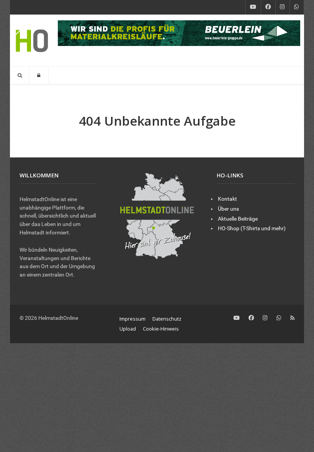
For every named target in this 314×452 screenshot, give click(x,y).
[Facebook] (268, 7)
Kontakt (227, 199)
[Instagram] (282, 7)
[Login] (39, 75)
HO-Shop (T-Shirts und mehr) (252, 228)
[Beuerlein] (179, 32)
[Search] (19, 75)
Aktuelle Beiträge (238, 219)
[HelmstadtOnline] (32, 40)
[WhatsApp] (296, 7)
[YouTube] (253, 7)
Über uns (228, 209)
